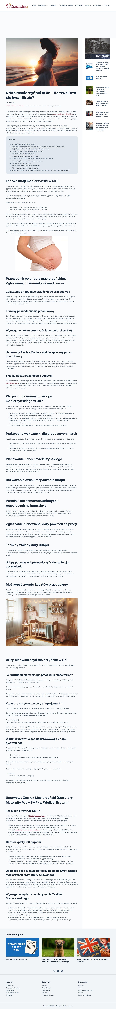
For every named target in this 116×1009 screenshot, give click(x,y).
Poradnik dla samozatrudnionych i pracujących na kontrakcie (33, 158)
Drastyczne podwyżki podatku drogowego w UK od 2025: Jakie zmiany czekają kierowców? (102, 127)
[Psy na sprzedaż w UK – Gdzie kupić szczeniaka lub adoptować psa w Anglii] (58, 947)
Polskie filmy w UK (12, 993)
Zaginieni (9, 995)
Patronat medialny (84, 995)
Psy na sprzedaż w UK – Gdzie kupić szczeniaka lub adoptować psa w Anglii (102, 91)
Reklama (81, 993)
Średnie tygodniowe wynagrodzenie (27, 830)
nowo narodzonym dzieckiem (62, 114)
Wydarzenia (97, 5)
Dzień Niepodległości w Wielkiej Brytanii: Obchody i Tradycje (102, 114)
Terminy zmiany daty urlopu (21, 163)
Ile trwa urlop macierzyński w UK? (23, 144)
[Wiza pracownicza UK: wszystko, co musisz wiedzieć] (93, 947)
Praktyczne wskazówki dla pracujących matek (27, 151)
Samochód (45, 993)
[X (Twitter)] (58, 971)
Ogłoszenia (78, 5)
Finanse (44, 985)
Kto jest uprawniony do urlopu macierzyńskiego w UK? (30, 149)
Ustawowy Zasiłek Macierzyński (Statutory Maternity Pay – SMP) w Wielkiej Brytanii (40, 170)
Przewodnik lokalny (66, 5)
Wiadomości (42, 5)
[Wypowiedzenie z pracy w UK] (22, 947)
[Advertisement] (58, 24)
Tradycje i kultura (48, 995)
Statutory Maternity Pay (37, 816)
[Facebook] (54, 971)
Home (34, 5)
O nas (80, 988)
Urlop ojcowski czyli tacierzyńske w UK (25, 168)
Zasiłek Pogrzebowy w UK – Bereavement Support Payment (102, 103)
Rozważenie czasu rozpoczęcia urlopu (25, 156)
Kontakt (107, 5)
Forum (87, 5)
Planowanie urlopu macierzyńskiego (24, 154)
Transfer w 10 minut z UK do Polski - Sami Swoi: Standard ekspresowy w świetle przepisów (102, 66)
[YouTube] (62, 971)
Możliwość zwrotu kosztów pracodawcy (26, 166)
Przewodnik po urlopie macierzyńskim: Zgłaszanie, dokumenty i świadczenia (38, 147)
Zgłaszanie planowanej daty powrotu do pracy (28, 161)
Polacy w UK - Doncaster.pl (64, 1006)
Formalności (46, 988)
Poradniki (53, 5)
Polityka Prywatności (85, 990)
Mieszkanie (46, 990)
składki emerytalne (12, 383)
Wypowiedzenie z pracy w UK (101, 77)
